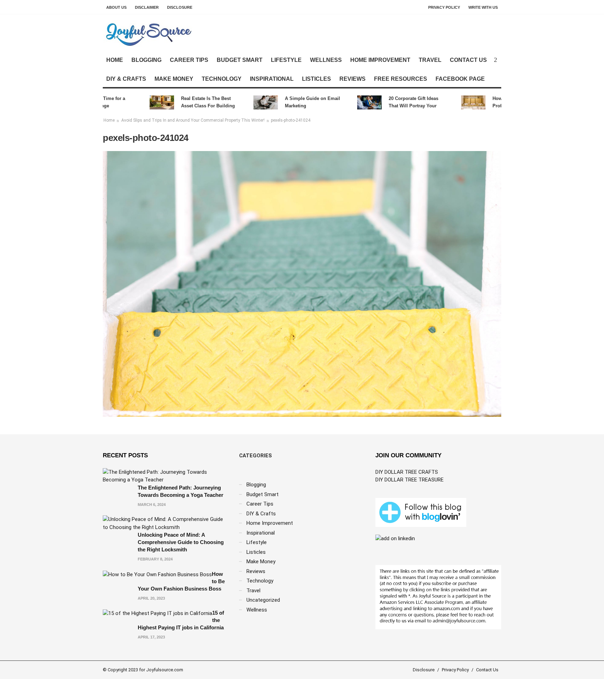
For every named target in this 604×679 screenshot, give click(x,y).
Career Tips (189, 60)
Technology (222, 79)
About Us (116, 7)
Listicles (316, 79)
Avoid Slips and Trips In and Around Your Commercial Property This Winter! (193, 120)
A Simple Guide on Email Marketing (300, 102)
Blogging (146, 60)
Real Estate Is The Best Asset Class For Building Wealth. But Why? (196, 102)
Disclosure (179, 7)
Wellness (326, 60)
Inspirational (272, 79)
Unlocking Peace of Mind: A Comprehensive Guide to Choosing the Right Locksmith (181, 542)
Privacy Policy (444, 7)
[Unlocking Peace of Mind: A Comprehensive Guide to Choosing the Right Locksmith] (166, 523)
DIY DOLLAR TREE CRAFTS (406, 472)
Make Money (173, 79)
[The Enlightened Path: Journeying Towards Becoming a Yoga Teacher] (166, 475)
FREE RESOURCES (400, 79)
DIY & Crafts (126, 79)
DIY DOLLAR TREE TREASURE (409, 480)
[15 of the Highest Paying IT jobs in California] (157, 613)
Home (114, 60)
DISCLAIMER (147, 7)
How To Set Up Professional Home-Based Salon (509, 102)
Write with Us (483, 7)
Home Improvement (380, 60)
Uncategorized (263, 600)
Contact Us (468, 60)
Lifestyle (286, 60)
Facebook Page (460, 79)
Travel (430, 60)
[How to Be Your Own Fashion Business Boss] (157, 574)
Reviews (352, 79)
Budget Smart (240, 60)
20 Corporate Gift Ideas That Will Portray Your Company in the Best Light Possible (405, 102)
